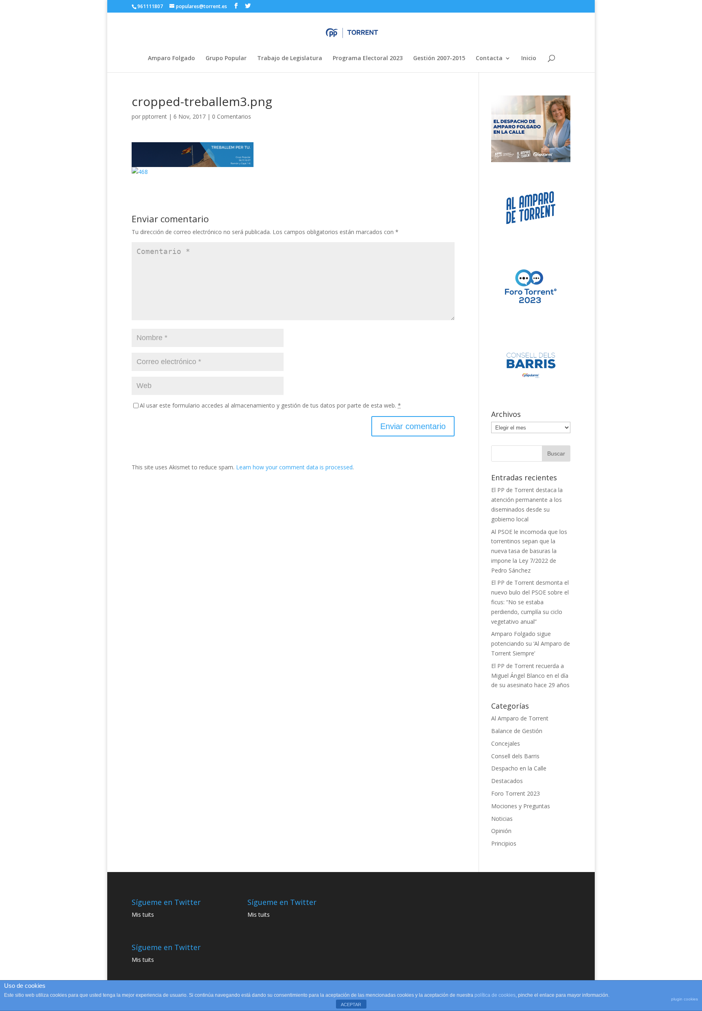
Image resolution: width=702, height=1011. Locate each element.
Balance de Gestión (516, 731)
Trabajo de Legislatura (289, 58)
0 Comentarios (231, 116)
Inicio (528, 58)
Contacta (489, 58)
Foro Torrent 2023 (515, 793)
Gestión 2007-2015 (439, 58)
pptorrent (154, 116)
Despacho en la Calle (518, 768)
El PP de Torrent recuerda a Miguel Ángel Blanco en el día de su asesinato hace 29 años (530, 675)
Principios (503, 843)
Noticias (502, 818)
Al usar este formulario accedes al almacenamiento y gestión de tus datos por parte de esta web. (270, 405)
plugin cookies (684, 999)
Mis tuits (143, 914)
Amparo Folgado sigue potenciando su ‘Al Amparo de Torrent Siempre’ (530, 643)
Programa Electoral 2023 (368, 58)
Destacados (507, 781)
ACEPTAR (351, 1004)
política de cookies (495, 995)
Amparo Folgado (171, 58)
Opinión (501, 831)
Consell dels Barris (515, 756)
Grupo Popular (226, 58)
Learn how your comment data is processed (294, 467)
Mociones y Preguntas (520, 806)
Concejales (505, 743)
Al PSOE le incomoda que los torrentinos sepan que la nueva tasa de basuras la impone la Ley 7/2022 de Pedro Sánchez (529, 551)
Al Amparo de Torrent (519, 718)
